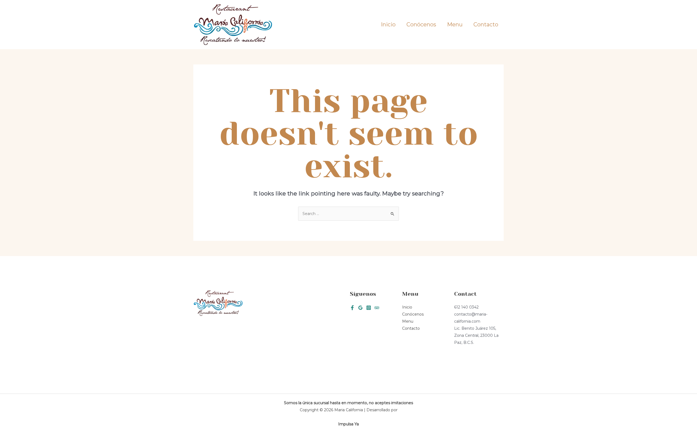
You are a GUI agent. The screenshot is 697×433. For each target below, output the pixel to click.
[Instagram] (368, 307)
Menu (455, 24)
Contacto (485, 24)
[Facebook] (352, 307)
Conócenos (421, 24)
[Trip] (376, 307)
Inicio (388, 24)
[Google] (360, 307)
